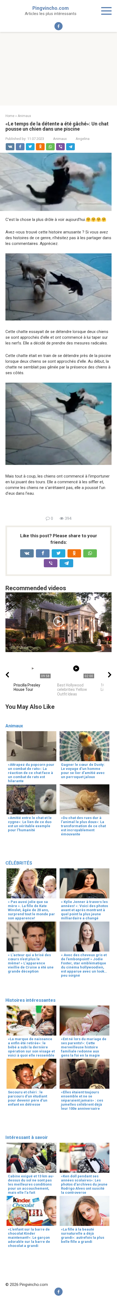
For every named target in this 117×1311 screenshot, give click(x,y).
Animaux (60, 139)
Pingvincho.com (50, 8)
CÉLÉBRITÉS (18, 863)
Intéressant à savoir (26, 1137)
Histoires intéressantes (30, 1000)
